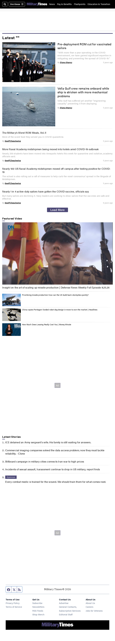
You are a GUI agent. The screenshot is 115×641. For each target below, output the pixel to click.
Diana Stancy (66, 62)
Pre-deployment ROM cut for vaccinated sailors (84, 46)
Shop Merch (38, 614)
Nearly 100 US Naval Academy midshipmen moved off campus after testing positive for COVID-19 (56, 170)
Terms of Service (14, 606)
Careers (89, 606)
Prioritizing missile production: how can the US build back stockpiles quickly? (55, 295)
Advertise (63, 603)
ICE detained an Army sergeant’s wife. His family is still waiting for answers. (48, 442)
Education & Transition (99, 4)
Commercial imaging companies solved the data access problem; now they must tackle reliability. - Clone (54, 451)
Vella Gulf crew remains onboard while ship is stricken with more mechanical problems (83, 92)
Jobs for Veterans (94, 610)
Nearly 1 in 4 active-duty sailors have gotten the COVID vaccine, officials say (45, 191)
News (52, 4)
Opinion (11, 477)
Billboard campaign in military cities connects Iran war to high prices (44, 461)
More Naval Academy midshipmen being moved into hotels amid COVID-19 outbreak (50, 149)
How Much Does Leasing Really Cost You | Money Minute (46, 324)
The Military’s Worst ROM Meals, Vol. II (24, 132)
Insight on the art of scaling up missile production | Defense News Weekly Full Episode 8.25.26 (55, 287)
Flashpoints (79, 4)
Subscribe (37, 603)
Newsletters (38, 606)
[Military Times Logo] (37, 4)
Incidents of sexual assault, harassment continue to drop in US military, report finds (52, 469)
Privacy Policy (12, 603)
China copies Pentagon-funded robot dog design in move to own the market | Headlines (59, 309)
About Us (90, 603)
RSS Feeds (37, 610)
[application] (57, 253)
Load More (57, 210)
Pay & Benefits (64, 4)
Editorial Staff (65, 614)
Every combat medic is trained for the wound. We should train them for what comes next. (55, 481)
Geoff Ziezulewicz (13, 141)
